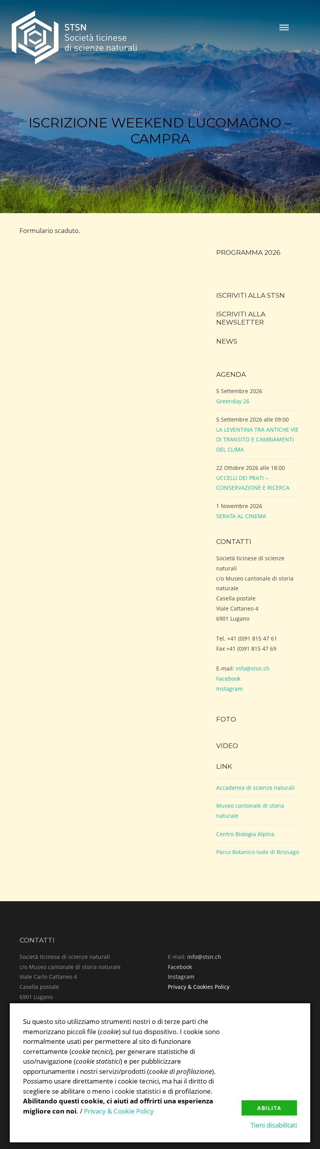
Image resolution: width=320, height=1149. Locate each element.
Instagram (229, 688)
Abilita (269, 1108)
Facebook (228, 678)
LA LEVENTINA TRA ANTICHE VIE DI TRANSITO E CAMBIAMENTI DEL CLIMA (257, 439)
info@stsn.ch (253, 668)
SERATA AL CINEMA (241, 516)
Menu (284, 27)
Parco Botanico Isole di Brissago (257, 852)
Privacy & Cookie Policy (119, 1111)
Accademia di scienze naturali (255, 787)
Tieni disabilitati (274, 1125)
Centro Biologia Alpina (245, 834)
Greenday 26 (232, 401)
